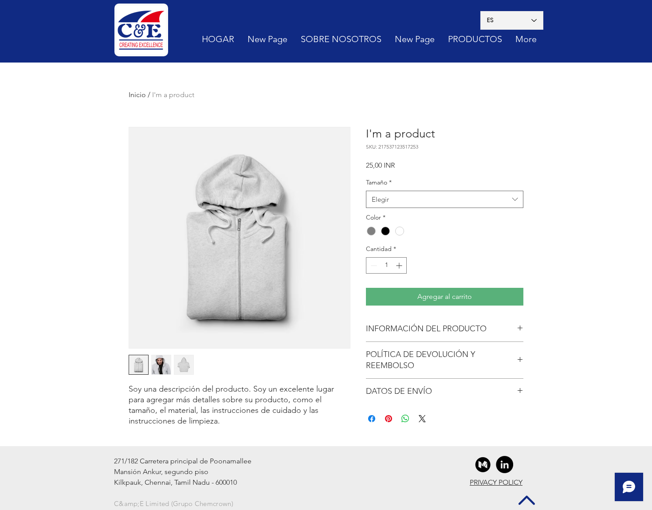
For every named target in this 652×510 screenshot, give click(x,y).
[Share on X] (422, 418)
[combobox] (444, 199)
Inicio (137, 94)
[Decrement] (372, 265)
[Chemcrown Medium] (482, 464)
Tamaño (379, 182)
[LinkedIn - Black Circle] (504, 464)
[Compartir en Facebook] (371, 418)
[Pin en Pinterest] (388, 418)
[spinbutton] (386, 265)
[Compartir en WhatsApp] (405, 418)
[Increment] (399, 265)
